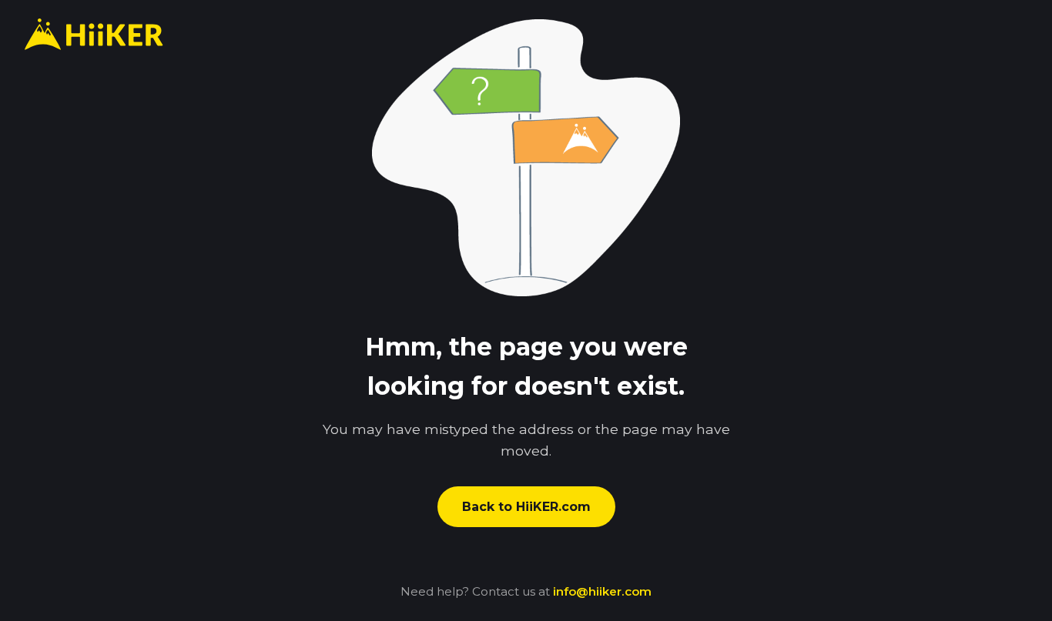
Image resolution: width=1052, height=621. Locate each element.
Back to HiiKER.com (526, 506)
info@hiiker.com (602, 591)
